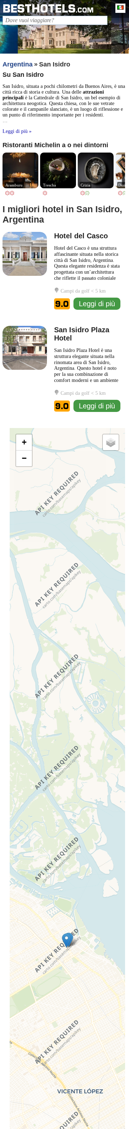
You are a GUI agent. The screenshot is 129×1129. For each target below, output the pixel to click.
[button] (66, 940)
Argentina (18, 64)
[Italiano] (118, 8)
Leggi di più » (17, 131)
